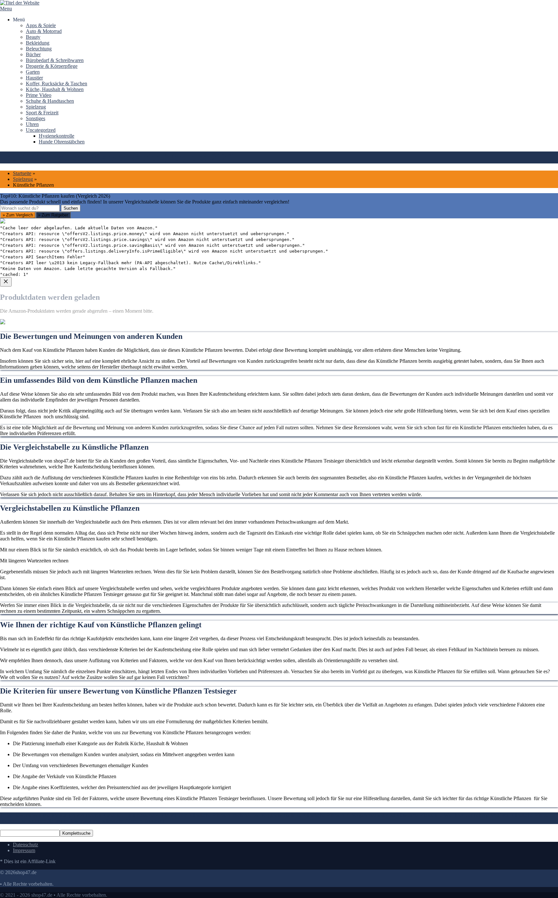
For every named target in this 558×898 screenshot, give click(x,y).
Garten (33, 72)
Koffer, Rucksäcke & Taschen (56, 83)
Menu (6, 8)
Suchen (71, 208)
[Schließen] (6, 282)
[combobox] (30, 208)
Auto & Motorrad (44, 31)
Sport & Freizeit (42, 112)
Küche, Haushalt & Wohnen (55, 89)
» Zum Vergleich (18, 215)
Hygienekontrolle (56, 136)
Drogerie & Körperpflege (52, 66)
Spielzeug (36, 107)
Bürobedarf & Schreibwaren (55, 60)
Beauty (33, 37)
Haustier (34, 77)
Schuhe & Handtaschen (50, 101)
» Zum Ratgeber (53, 215)
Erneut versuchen (26, 400)
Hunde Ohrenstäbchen (62, 141)
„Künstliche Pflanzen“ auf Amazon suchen (52, 354)
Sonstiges (35, 118)
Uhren (32, 124)
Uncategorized (41, 130)
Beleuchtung (39, 48)
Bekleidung (37, 43)
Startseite (22, 173)
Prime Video (38, 95)
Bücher (33, 54)
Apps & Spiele (41, 25)
